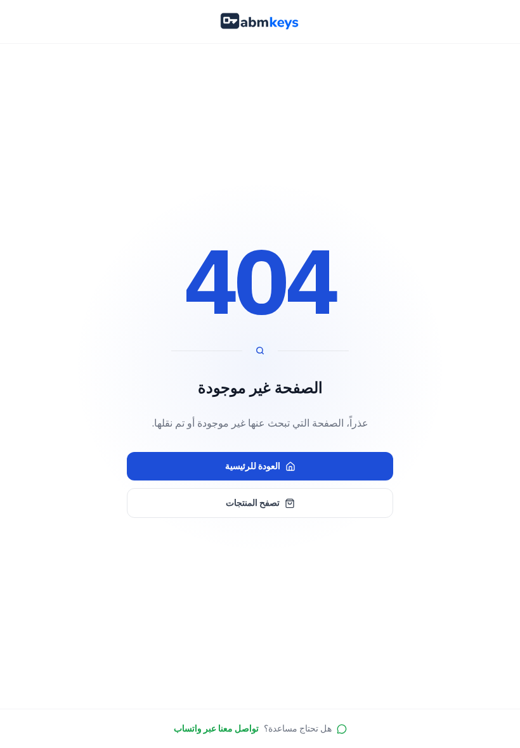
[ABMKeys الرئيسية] (260, 21)
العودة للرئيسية (252, 466)
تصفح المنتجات (253, 502)
